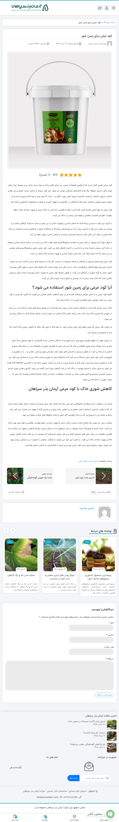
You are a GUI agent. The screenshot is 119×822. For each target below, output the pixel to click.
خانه (113, 22)
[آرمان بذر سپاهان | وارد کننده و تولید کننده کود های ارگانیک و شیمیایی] (30, 8)
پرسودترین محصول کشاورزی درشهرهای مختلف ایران (98, 577)
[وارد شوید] (107, 8)
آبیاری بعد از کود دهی (88, 461)
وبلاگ (106, 22)
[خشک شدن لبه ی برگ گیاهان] (21, 554)
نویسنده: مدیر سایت (97, 43)
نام (111, 622)
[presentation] (13, 530)
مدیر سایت (87, 508)
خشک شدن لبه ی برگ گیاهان (21, 575)
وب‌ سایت (109, 647)
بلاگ (93, 492)
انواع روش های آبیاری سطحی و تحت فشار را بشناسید (59, 577)
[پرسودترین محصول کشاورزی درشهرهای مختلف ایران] (98, 554)
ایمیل (110, 634)
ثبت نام (73, 778)
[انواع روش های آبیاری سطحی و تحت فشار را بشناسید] (59, 554)
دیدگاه (110, 658)
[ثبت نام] (100, 8)
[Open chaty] (110, 814)
